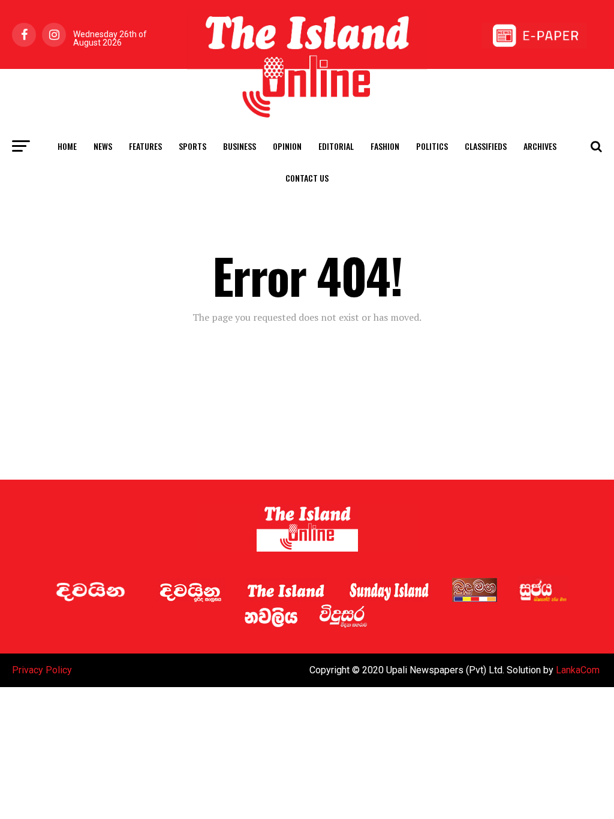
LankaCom (578, 670)
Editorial (336, 146)
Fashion (385, 146)
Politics (432, 146)
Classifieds (486, 146)
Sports (192, 146)
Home (67, 146)
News (103, 146)
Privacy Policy (42, 670)
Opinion (287, 146)
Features (145, 146)
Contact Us (307, 177)
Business (239, 146)
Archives (539, 146)
